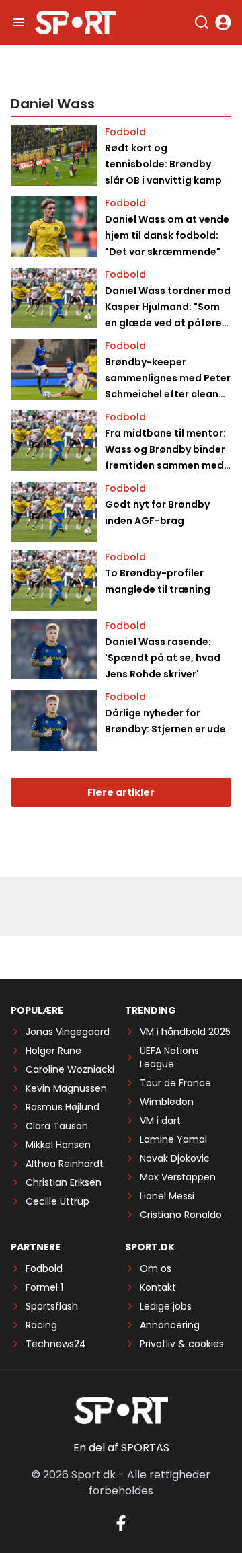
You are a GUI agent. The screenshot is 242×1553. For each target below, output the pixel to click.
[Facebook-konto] (121, 1523)
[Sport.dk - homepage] (75, 22)
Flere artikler (121, 792)
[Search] (202, 22)
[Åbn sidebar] (19, 22)
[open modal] (223, 22)
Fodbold (125, 132)
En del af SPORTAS (121, 1447)
